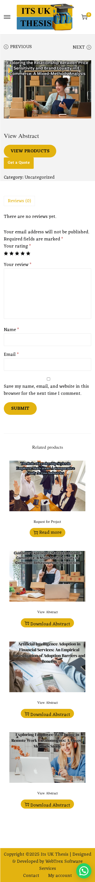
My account (60, 876)
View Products (30, 151)
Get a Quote (19, 162)
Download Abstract (50, 623)
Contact (31, 876)
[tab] (47, 201)
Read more (50, 532)
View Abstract (47, 611)
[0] (84, 17)
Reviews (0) (19, 201)
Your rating (17, 246)
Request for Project (47, 521)
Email (11, 355)
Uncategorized (39, 177)
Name (11, 330)
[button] (83, 870)
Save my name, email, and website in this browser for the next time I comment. (46, 390)
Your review (17, 265)
